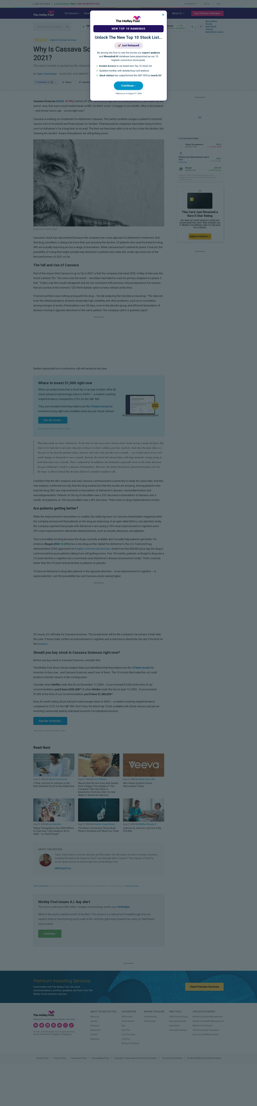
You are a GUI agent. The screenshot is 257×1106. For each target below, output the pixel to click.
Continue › (128, 85)
